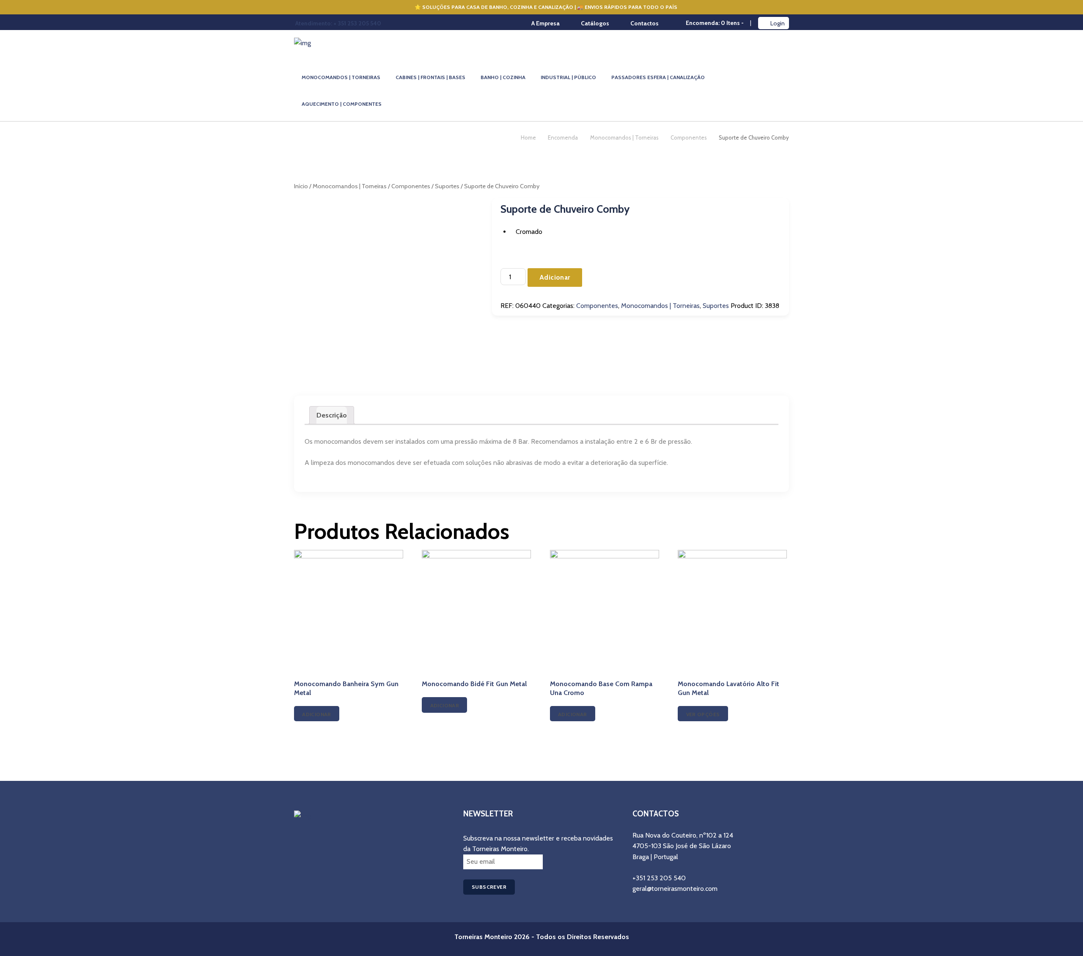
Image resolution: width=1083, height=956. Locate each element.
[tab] (331, 415)
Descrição (331, 415)
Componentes (689, 137)
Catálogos (595, 23)
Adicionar (554, 277)
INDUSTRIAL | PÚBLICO (568, 77)
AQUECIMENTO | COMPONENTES (342, 104)
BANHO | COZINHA (503, 77)
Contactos (644, 23)
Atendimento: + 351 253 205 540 (338, 23)
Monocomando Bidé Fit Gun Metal (474, 684)
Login (777, 23)
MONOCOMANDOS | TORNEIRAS (341, 77)
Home (528, 137)
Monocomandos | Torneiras (624, 137)
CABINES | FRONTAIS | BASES (430, 77)
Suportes (447, 186)
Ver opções (703, 714)
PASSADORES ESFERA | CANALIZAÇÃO (658, 77)
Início (301, 186)
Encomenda (563, 137)
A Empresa (545, 23)
